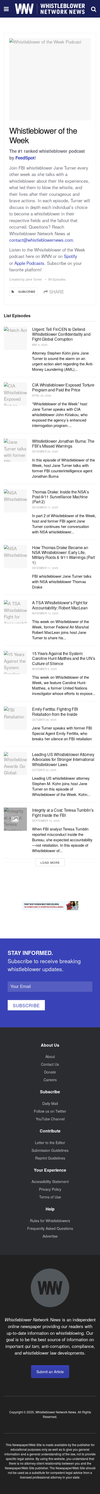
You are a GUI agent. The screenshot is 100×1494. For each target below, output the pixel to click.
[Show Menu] (6, 9)
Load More (50, 862)
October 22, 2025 (44, 770)
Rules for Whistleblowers (50, 1220)
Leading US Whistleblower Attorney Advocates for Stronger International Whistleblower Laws (63, 759)
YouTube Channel (50, 1118)
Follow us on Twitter (50, 1111)
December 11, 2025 (45, 568)
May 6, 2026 (39, 345)
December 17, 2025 (45, 507)
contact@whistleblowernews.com (41, 240)
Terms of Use (50, 1196)
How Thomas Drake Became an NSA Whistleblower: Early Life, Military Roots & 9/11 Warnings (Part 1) (63, 554)
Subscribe (26, 1005)
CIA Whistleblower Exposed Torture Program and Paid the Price (63, 387)
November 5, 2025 (44, 669)
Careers (50, 1079)
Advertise (50, 1236)
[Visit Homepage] (50, 9)
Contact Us (50, 1064)
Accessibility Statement (50, 1181)
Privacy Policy (50, 1189)
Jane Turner (33, 279)
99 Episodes (57, 279)
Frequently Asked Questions (50, 1228)
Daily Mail (50, 1103)
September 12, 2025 (46, 820)
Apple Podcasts (29, 263)
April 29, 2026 (41, 395)
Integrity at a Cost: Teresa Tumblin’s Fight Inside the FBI (63, 812)
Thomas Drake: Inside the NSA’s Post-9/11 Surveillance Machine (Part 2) (60, 497)
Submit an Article (50, 1371)
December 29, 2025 (45, 451)
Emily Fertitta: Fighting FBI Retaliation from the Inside (55, 711)
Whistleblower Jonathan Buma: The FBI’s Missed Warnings (63, 443)
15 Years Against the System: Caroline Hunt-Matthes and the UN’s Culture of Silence (63, 658)
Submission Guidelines (50, 1150)
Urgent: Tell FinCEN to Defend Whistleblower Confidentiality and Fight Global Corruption (61, 334)
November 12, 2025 (45, 613)
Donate (50, 1072)
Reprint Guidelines (50, 1158)
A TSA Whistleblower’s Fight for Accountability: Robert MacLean (59, 605)
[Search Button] (93, 9)
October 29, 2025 (44, 719)
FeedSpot (25, 158)
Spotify (70, 256)
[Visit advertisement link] (50, 905)
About (50, 1056)
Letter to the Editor (50, 1142)
